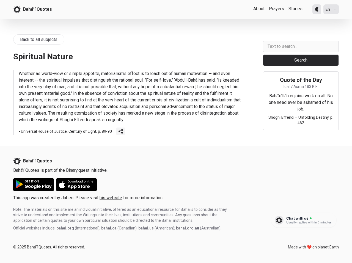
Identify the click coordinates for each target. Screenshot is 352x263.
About (259, 8)
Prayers (276, 8)
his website (111, 197)
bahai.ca (109, 228)
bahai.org (65, 228)
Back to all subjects (38, 39)
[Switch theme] (316, 9)
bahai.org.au (187, 228)
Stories (295, 8)
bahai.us (146, 228)
